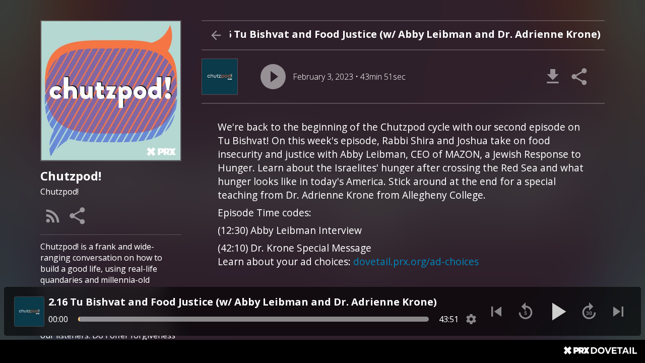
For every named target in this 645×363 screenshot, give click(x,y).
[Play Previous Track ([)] (496, 311)
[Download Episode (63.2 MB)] (552, 76)
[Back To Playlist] (216, 35)
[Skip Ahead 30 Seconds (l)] (589, 311)
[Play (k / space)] (557, 311)
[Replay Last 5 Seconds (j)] (525, 311)
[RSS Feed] (53, 215)
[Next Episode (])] (618, 311)
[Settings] (471, 319)
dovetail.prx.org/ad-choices (416, 261)
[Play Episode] (273, 77)
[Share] (78, 215)
